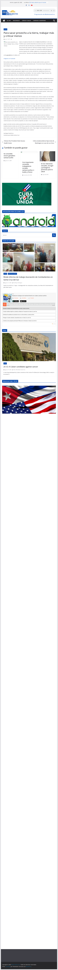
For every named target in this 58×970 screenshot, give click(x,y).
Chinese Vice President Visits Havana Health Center (14, 142)
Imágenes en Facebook (9, 58)
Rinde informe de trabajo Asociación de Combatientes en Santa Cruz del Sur (28, 278)
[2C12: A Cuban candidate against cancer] (29, 347)
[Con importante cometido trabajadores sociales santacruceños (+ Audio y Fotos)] (29, 152)
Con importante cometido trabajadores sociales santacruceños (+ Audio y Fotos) (28, 167)
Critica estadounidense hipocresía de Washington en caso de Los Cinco (43, 142)
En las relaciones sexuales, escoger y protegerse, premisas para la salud (47, 168)
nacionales (16, 20)
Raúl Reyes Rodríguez (17, 282)
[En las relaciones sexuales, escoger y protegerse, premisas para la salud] (47, 152)
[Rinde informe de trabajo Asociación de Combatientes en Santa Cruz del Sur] (29, 257)
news (5, 363)
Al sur (9, 20)
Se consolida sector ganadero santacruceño (9, 156)
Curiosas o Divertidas (39, 20)
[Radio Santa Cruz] (4, 20)
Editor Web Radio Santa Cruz (19, 369)
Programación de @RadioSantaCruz (44, 14)
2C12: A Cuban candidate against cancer (20, 366)
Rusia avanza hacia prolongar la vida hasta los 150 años (37, 3)
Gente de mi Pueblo (12, 273)
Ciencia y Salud (26, 20)
